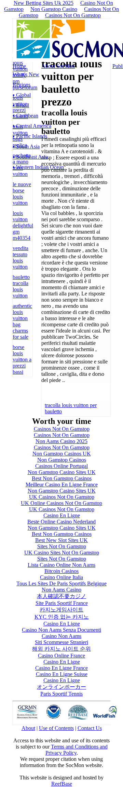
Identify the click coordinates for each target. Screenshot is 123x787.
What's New (26, 74)
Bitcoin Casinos (61, 571)
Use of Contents (56, 728)
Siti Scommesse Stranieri (61, 642)
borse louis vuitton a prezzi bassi (22, 359)
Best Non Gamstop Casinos (62, 478)
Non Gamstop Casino (53, 9)
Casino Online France (61, 656)
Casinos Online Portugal (61, 466)
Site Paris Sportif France (62, 603)
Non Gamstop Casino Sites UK (62, 472)
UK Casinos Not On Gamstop (61, 497)
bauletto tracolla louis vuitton (21, 286)
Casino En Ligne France (61, 668)
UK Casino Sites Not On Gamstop (61, 552)
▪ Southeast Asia (30, 157)
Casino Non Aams (61, 636)
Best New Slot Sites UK (61, 540)
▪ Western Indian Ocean (38, 167)
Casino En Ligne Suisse (61, 674)
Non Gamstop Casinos (61, 460)
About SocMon (58, 66)
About (28, 728)
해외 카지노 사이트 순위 (61, 649)
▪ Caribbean (25, 116)
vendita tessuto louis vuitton (20, 257)
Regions (21, 85)
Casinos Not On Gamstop (73, 15)
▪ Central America (32, 126)
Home (19, 66)
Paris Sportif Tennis (61, 694)
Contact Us (90, 728)
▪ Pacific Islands (30, 136)
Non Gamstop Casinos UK (61, 454)
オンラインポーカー (61, 687)
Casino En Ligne (61, 515)
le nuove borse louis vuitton (22, 193)
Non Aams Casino (61, 590)
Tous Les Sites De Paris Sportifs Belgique (61, 583)
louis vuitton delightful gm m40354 (23, 225)
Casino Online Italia (61, 577)
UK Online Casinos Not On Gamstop (61, 503)
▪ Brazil (21, 105)
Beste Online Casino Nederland (61, 522)
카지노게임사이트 (61, 609)
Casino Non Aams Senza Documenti (61, 630)
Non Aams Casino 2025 (61, 441)
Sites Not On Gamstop (61, 546)
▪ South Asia (26, 146)
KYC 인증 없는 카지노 (62, 617)
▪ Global (22, 95)
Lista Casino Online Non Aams (61, 565)
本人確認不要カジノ (61, 596)
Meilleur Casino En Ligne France (62, 484)
